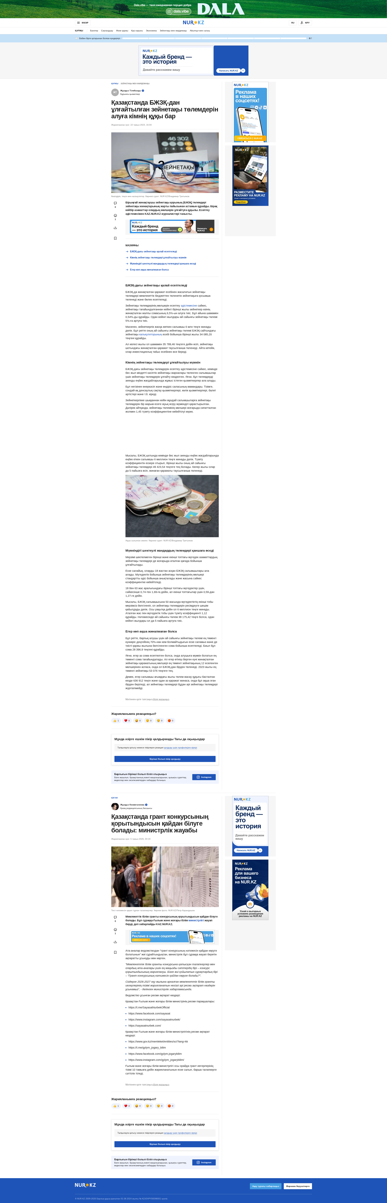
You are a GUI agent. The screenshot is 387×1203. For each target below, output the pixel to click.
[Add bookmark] (115, 238)
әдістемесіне (189, 305)
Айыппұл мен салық (200, 30)
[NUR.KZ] (193, 22)
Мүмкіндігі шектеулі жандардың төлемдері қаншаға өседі (163, 263)
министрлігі (197, 920)
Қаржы (79, 30)
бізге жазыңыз (161, 699)
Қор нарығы (137, 30)
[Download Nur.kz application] (193, 9)
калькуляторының (150, 334)
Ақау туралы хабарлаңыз (265, 1186)
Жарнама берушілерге (298, 1186)
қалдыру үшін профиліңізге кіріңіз (180, 747)
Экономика (151, 30)
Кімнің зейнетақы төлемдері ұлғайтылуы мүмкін (158, 257)
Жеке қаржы (122, 30)
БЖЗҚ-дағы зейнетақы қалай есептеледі (153, 251)
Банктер (94, 30)
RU (292, 23)
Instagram (206, 777)
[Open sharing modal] (115, 227)
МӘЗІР (85, 23)
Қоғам (114, 798)
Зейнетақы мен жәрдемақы (173, 30)
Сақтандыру (107, 30)
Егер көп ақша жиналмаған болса (149, 269)
